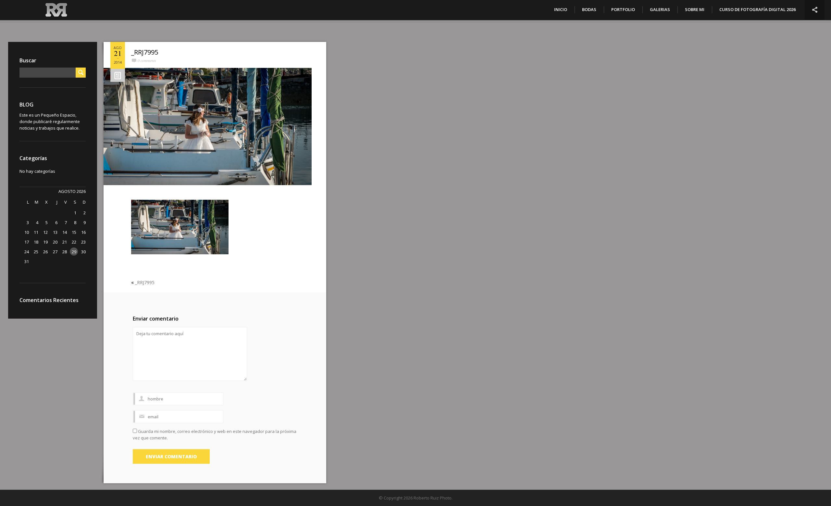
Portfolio (623, 9)
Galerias (660, 9)
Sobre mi (694, 9)
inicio (560, 9)
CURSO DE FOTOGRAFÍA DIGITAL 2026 (757, 9)
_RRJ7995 (144, 52)
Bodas (589, 9)
